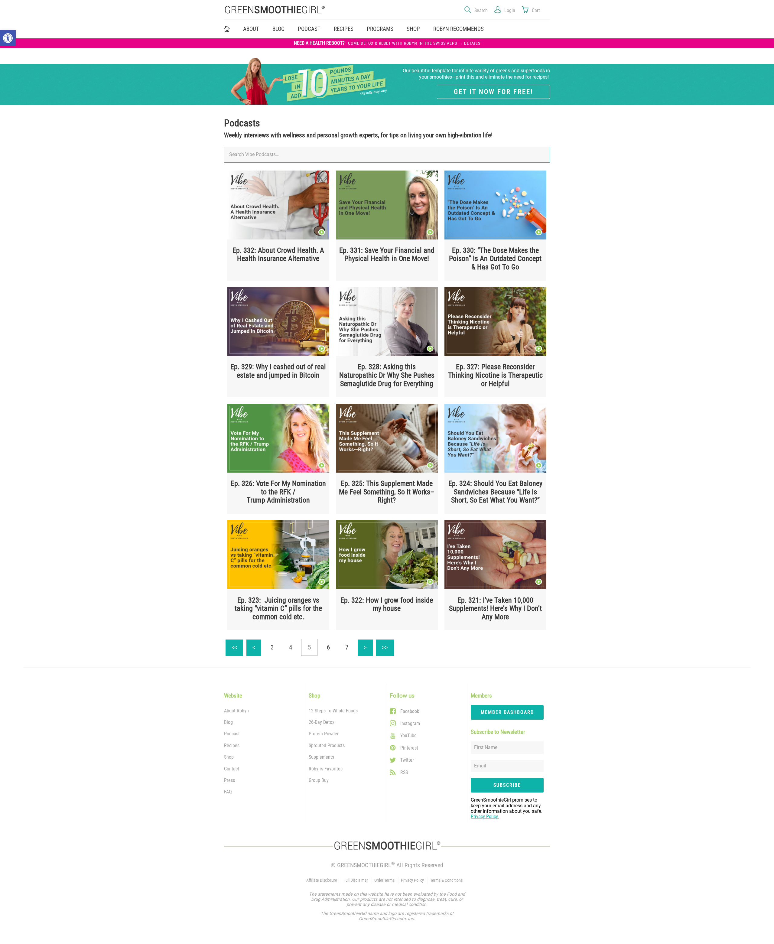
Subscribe (507, 785)
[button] (8, 38)
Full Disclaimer (355, 880)
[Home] (302, 10)
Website (233, 695)
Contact (231, 769)
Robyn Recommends (458, 28)
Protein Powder (324, 734)
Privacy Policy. (485, 816)
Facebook (409, 711)
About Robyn (236, 711)
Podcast (309, 28)
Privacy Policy (412, 880)
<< (237, 645)
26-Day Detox (321, 722)
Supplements (321, 757)
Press (229, 780)
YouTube (408, 735)
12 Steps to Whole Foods (333, 711)
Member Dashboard (507, 712)
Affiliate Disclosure (321, 880)
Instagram (410, 723)
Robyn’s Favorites (326, 769)
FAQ (228, 792)
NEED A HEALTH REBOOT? (387, 43)
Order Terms (384, 880)
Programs (380, 28)
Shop (229, 757)
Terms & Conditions (446, 880)
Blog (278, 28)
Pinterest (409, 748)
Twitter (407, 760)
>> (388, 645)
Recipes (343, 28)
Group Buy (319, 780)
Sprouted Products (327, 745)
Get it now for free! (493, 92)
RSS (404, 772)
